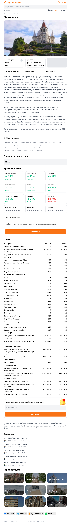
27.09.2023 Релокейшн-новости (15, 444)
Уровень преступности (30, 145)
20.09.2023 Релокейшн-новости (15, 450)
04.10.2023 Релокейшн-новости (15, 438)
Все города (15, 142)
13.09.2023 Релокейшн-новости (15, 456)
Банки (31, 150)
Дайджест (63, 2)
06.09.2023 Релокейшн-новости (15, 462)
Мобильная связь (10, 150)
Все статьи (40, 521)
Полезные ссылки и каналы (29, 142)
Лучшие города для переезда (13, 145)
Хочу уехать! (13, 2)
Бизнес (19, 150)
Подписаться (35, 414)
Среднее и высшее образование (14, 147)
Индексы (7, 142)
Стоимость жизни (49, 147)
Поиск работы (38, 147)
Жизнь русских (57, 142)
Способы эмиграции (44, 142)
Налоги (26, 150)
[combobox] (34, 6)
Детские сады (44, 145)
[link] (9, 513)
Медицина (29, 147)
